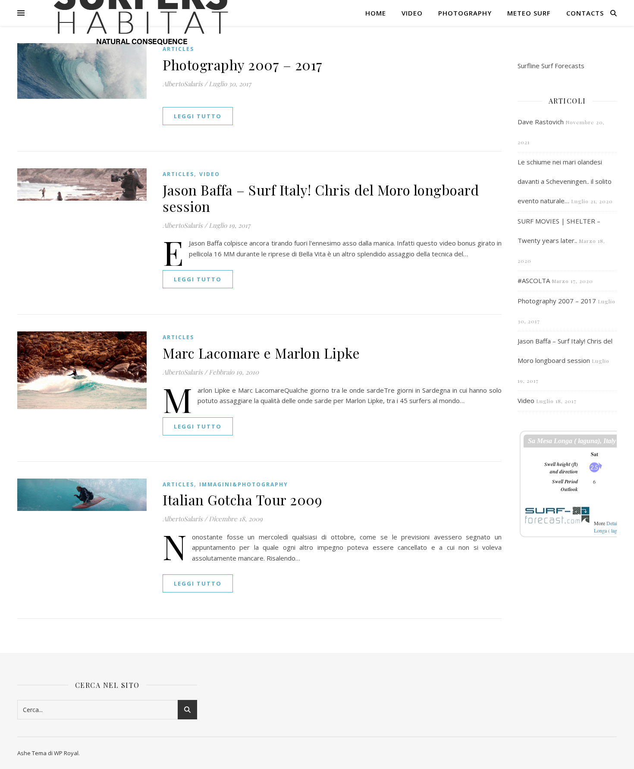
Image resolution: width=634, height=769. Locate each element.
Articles (178, 174)
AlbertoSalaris (183, 83)
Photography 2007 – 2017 (243, 64)
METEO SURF (529, 13)
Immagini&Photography (243, 484)
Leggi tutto (198, 116)
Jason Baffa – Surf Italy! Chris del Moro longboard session (321, 197)
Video (412, 13)
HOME (375, 13)
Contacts (585, 13)
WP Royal (66, 753)
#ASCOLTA (534, 280)
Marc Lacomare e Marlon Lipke (261, 353)
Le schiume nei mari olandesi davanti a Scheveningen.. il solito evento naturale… (565, 181)
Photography (465, 13)
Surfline (529, 65)
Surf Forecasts (562, 65)
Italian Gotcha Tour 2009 (242, 499)
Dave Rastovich (541, 121)
